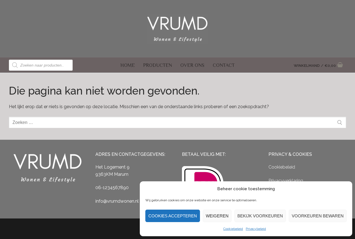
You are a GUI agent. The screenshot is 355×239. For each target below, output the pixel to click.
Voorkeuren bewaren (318, 215)
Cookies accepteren (172, 215)
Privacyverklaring (285, 180)
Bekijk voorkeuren (260, 215)
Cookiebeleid (233, 229)
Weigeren (217, 215)
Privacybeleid (256, 229)
